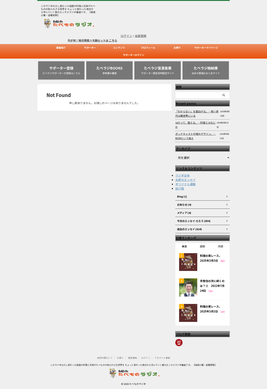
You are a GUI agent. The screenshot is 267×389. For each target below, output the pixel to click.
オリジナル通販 (185, 184)
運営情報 (132, 357)
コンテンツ (119, 47)
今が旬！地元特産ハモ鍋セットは (83, 40)
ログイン (126, 36)
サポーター (90, 47)
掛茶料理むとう (104, 357)
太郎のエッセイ (185, 180)
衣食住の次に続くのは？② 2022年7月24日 (212, 286)
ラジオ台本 (182, 175)
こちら (108, 40)
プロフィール (148, 47)
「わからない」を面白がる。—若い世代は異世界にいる (197, 114)
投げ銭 (179, 188)
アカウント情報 (162, 357)
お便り (177, 47)
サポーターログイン (133, 55)
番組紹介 (61, 47)
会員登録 (140, 36)
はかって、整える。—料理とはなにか (195, 125)
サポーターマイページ (206, 47)
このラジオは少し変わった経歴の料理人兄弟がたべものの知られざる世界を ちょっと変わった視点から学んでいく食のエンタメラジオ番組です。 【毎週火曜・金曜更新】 (133, 364)
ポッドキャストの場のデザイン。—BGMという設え (195, 136)
